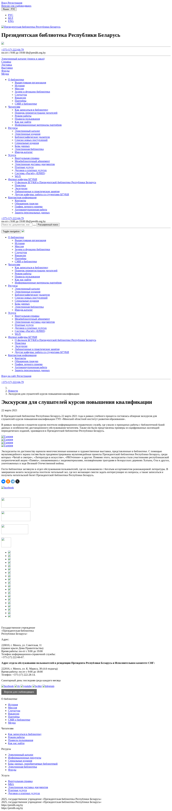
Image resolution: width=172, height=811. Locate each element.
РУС (10, 15)
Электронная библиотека (29, 149)
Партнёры (20, 100)
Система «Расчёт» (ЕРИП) (30, 173)
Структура (21, 94)
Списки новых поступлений (31, 140)
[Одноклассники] (8, 481)
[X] (17, 481)
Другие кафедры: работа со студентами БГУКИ (42, 194)
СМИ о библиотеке (26, 103)
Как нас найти (23, 121)
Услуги (12, 155)
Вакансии (20, 97)
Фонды (12, 769)
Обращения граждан (26, 203)
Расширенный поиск (48, 224)
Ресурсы (13, 127)
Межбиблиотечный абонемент (32, 161)
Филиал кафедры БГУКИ (22, 179)
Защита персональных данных (32, 212)
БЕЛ (10, 18)
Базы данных (22, 146)
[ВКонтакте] (3, 481)
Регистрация (15, 2)
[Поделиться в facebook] (7, 487)
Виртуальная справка (27, 158)
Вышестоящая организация (30, 82)
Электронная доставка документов (35, 164)
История (20, 85)
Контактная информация (22, 197)
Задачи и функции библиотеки (32, 91)
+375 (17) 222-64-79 (12, 49)
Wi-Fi (18, 176)
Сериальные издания (27, 143)
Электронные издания (27, 134)
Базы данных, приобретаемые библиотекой (33, 763)
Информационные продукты (24, 757)
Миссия (19, 88)
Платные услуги (24, 167)
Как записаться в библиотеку (31, 109)
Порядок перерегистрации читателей (36, 112)
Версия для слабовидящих (16, 5)
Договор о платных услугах (31, 170)
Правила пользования (27, 118)
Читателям (14, 106)
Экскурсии (21, 188)
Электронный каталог (27, 131)
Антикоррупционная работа (31, 209)
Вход (4, 2)
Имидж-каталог (24, 152)
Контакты (20, 200)
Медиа (12, 722)
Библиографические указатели (32, 137)
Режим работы (23, 115)
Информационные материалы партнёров (38, 124)
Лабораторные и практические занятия (37, 191)
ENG (11, 21)
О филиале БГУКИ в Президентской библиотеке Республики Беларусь (55, 182)
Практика (20, 185)
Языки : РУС (9, 9)
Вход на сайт (9, 376)
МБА (11, 784)
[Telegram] (13, 481)
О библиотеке (16, 79)
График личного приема (28, 206)
